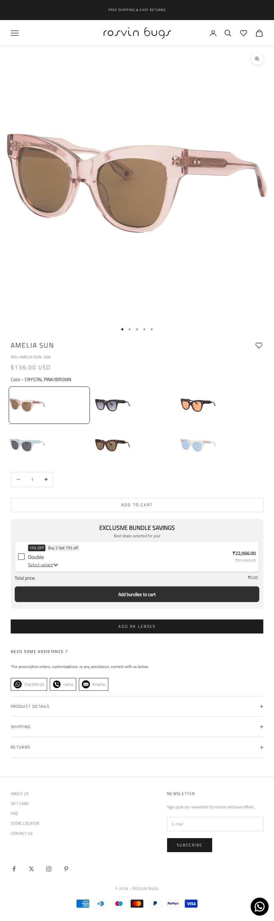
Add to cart (137, 504)
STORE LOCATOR (25, 823)
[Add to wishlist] (259, 345)
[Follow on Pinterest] (66, 869)
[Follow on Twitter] (31, 869)
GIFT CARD (20, 803)
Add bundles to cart (137, 594)
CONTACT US (21, 833)
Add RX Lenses (136, 626)
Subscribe (189, 845)
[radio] (48, 405)
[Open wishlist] (243, 33)
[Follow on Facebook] (14, 869)
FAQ (14, 813)
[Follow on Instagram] (48, 869)
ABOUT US (19, 793)
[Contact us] (260, 907)
